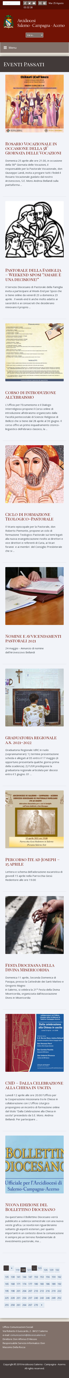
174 (24, 1283)
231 (18, 1297)
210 (36, 1290)
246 (48, 1297)
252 (59, 1297)
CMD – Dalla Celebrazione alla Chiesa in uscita (34, 1085)
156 (48, 1276)
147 (30, 1276)
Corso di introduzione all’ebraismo (30, 395)
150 (36, 1276)
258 (13, 1304)
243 (42, 1297)
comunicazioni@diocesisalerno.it (27, 1335)
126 (45, 1269)
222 (59, 1290)
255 (7, 1304)
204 (24, 1290)
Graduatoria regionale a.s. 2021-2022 (31, 740)
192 (59, 1283)
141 (18, 1276)
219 (53, 1290)
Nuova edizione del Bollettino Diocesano (30, 1207)
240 (36, 1297)
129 (51, 1269)
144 (24, 1276)
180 (36, 1283)
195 (7, 1290)
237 (30, 1297)
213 (42, 1290)
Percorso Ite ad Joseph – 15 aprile (32, 861)
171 (18, 1283)
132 (57, 1269)
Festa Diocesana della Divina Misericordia (29, 967)
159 (53, 1276)
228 (13, 1297)
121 (29, 1269)
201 (18, 1290)
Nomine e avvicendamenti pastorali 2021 (33, 638)
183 (42, 1283)
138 (13, 1276)
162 (59, 1276)
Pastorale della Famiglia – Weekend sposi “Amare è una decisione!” (33, 274)
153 (42, 1276)
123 (40, 1268)
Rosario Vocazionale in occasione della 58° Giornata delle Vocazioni (33, 148)
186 (48, 1283)
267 (30, 1304)
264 (24, 1304)
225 (7, 1297)
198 (13, 1290)
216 (48, 1290)
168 (13, 1283)
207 (30, 1290)
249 (53, 1297)
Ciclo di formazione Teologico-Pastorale (29, 516)
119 (17, 1269)
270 (36, 1304)
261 (18, 1304)
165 (7, 1283)
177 (30, 1283)
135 (7, 1276)
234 (24, 1297)
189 (53, 1283)
